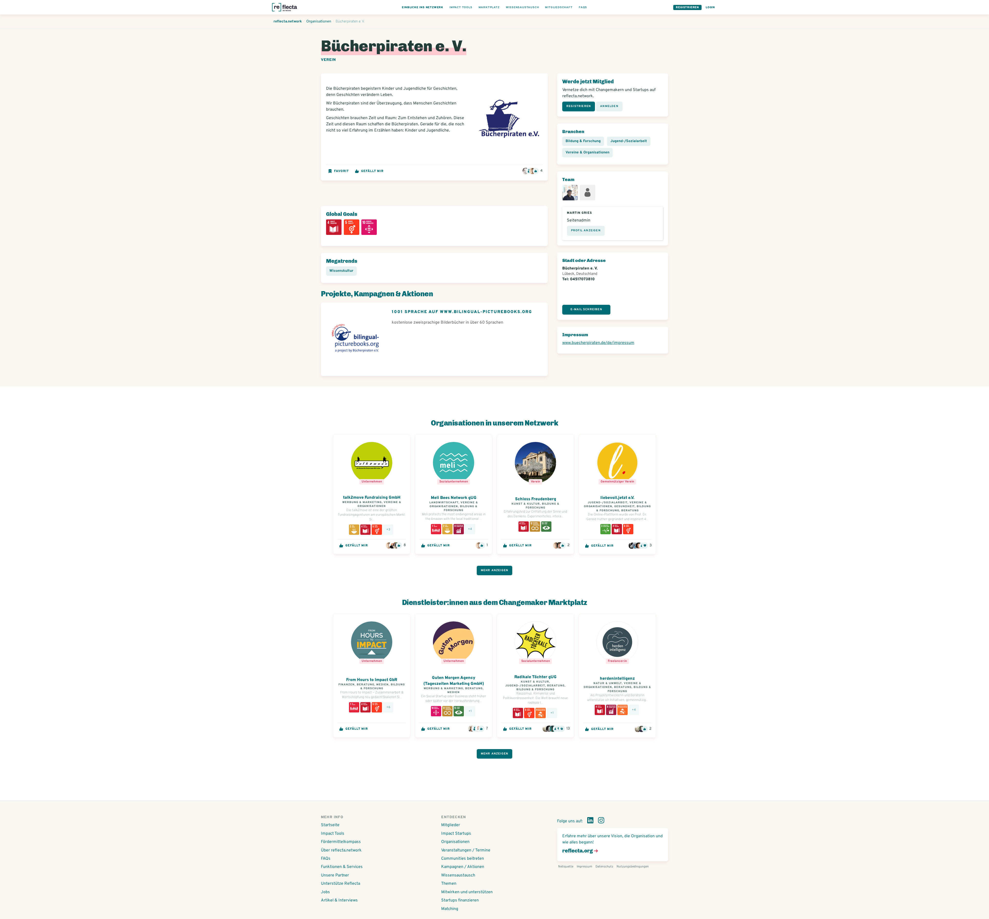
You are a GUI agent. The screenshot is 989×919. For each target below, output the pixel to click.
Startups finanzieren (460, 900)
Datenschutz (604, 867)
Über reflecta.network (341, 850)
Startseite (330, 825)
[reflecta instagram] (601, 821)
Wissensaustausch (458, 875)
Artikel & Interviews (339, 900)
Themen (448, 883)
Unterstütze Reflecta (340, 883)
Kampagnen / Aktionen (462, 866)
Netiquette (565, 867)
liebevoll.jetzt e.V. (617, 497)
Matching (449, 909)
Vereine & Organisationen (587, 152)
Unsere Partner (335, 875)
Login (710, 7)
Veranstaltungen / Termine (465, 850)
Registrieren (687, 7)
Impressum (584, 867)
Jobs (325, 892)
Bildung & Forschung (583, 141)
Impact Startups (456, 833)
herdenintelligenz (617, 678)
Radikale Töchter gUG (535, 677)
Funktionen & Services (342, 866)
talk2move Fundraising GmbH (371, 497)
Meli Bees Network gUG (453, 497)
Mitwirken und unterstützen (467, 892)
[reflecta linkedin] (590, 821)
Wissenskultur (341, 271)
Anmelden (609, 106)
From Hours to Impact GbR (371, 680)
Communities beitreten (462, 858)
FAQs (325, 858)
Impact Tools (332, 833)
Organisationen (455, 841)
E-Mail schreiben (586, 309)
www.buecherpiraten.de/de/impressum (598, 343)
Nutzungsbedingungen (633, 867)
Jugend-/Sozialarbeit (628, 141)
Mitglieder (450, 825)
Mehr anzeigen (494, 570)
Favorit (341, 171)
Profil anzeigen (586, 230)
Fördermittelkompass (341, 841)
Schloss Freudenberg (535, 499)
